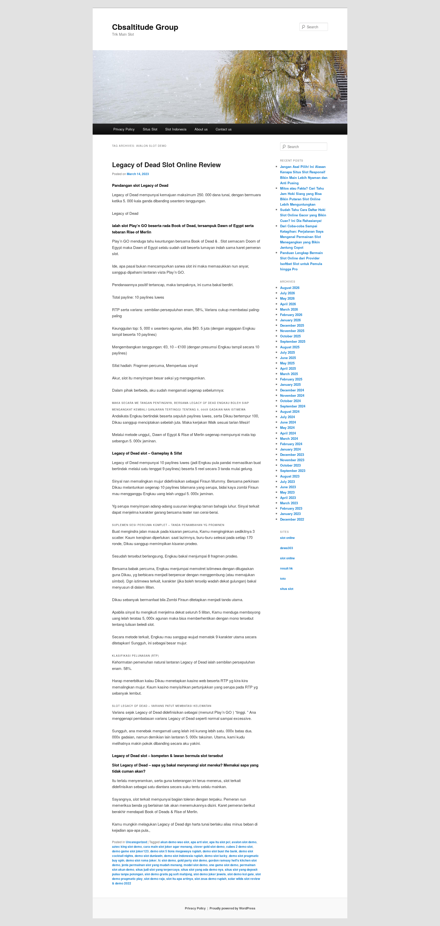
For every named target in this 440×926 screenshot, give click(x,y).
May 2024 (287, 427)
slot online (287, 537)
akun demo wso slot (174, 842)
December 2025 (292, 325)
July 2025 (287, 352)
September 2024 (292, 406)
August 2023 (289, 476)
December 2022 (292, 519)
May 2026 (287, 298)
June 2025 (288, 357)
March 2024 (289, 438)
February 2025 (291, 379)
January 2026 (290, 320)
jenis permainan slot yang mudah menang (152, 865)
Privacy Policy (124, 129)
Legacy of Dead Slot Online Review (166, 164)
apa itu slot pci (219, 842)
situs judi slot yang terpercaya (158, 869)
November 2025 (292, 330)
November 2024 (292, 395)
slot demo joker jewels (210, 874)
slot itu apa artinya (179, 878)
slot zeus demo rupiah (210, 878)
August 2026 (289, 287)
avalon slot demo (244, 842)
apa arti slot (199, 842)
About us (201, 129)
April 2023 (288, 497)
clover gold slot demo (209, 846)
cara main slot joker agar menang (167, 846)
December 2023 (292, 454)
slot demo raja (154, 878)
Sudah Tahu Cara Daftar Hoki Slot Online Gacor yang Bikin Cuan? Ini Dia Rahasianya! (303, 215)
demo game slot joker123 (130, 851)
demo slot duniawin (148, 855)
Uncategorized (136, 842)
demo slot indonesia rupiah (183, 855)
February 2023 (291, 508)
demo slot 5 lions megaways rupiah (175, 851)
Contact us (224, 129)
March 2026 (289, 309)
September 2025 (292, 341)
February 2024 (291, 443)
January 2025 (290, 384)
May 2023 (287, 492)
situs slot (286, 588)
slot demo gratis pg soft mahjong (168, 874)
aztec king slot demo (127, 846)
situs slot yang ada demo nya (202, 869)
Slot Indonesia (175, 129)
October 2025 (290, 336)
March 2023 (289, 502)
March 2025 (289, 373)
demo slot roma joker (141, 860)
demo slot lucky (215, 855)
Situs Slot (150, 129)
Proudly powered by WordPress (232, 908)
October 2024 (290, 400)
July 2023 (287, 481)
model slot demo (196, 865)
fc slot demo (167, 860)
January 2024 (290, 449)
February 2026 (291, 314)
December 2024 (292, 390)
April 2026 (288, 303)
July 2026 (287, 292)
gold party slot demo (192, 860)
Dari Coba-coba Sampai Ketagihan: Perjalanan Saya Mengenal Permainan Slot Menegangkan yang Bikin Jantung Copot (301, 236)
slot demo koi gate (240, 874)
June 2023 (288, 486)
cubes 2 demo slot (239, 846)
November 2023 (292, 459)
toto (283, 578)
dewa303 (286, 548)
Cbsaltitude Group (145, 26)
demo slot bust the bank (220, 851)
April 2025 (288, 368)
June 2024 (288, 422)
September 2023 (292, 470)
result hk (286, 568)
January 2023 (290, 513)
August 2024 (289, 411)
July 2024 (287, 416)
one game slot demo (223, 865)
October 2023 (290, 465)
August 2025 (289, 347)
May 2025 (287, 363)
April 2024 (288, 433)
